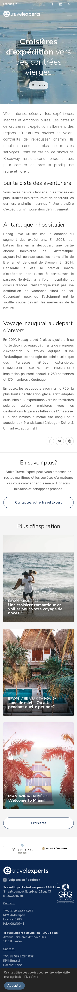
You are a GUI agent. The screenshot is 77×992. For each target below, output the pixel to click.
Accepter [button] (14, 986)
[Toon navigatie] (70, 14)
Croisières (38, 85)
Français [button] (9, 4)
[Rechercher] (70, 4)
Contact (9, 903)
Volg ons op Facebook (24, 880)
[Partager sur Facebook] (50, 441)
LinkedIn (61, 4)
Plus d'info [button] (31, 977)
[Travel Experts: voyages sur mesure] (21, 14)
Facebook (52, 4)
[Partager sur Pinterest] (70, 441)
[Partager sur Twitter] (60, 441)
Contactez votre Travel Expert (38, 502)
